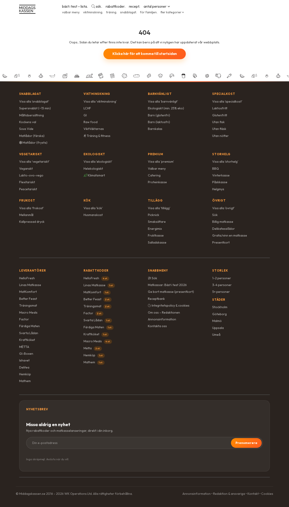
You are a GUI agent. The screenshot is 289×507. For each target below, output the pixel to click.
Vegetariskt (30, 154)
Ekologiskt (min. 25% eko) (166, 108)
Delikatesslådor (223, 229)
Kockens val (27, 122)
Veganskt (26, 169)
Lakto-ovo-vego (31, 175)
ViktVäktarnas (94, 129)
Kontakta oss (157, 326)
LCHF (87, 108)
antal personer (155, 6)
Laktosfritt (219, 108)
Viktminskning (97, 94)
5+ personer (221, 292)
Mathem (25, 381)
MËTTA (24, 347)
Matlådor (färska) (31, 136)
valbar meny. (71, 12)
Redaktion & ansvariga (229, 494)
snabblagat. (128, 12)
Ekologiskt (94, 154)
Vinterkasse (221, 175)
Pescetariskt (28, 189)
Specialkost (223, 94)
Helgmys (218, 189)
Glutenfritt (219, 115)
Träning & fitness (98, 136)
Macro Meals (28, 312)
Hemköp (25, 374)
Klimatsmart (96, 175)
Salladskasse (157, 242)
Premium (155, 154)
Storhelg (221, 154)
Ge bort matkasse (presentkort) (171, 292)
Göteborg (219, 314)
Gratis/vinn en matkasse (229, 235)
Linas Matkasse (30, 285)
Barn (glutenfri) (159, 115)
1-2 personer (221, 278)
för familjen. (148, 12)
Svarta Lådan (28, 333)
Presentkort (221, 242)
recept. (134, 6)
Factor (24, 319)
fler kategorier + (172, 12)
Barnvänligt (160, 94)
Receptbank (156, 299)
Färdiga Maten (29, 326)
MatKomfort (28, 292)
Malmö (217, 321)
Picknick (153, 215)
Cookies (267, 494)
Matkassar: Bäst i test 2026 (167, 285)
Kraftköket (27, 340)
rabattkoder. (115, 6)
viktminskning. (93, 12)
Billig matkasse (222, 222)
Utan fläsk (219, 129)
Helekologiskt (93, 169)
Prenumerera (246, 443)
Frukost (27, 200)
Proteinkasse (157, 182)
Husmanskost (93, 215)
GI (85, 115)
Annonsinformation (162, 319)
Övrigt (219, 200)
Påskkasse (219, 182)
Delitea (24, 367)
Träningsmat (28, 305)
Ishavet (24, 360)
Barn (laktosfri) (159, 122)
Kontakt (253, 494)
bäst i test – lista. (75, 6)
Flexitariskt (27, 182)
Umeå (216, 335)
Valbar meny (157, 169)
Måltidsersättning (31, 115)
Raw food (91, 122)
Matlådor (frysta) (34, 143)
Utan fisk (218, 122)
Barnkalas (155, 129)
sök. (98, 6)
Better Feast (28, 299)
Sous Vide (26, 129)
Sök (215, 215)
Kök (87, 200)
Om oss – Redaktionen (164, 312)
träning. (111, 12)
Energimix (155, 229)
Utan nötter (220, 136)
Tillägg (155, 200)
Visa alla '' (34, 101)
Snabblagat (30, 94)
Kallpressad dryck (31, 222)
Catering (154, 175)
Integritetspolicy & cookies (170, 305)
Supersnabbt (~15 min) (35, 108)
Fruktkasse (156, 235)
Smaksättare (157, 222)
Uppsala (218, 328)
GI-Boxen (26, 354)
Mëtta (92, 348)
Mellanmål (26, 215)
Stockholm (219, 307)
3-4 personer (222, 285)
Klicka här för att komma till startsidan (144, 54)
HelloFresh (27, 278)
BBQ (215, 169)
